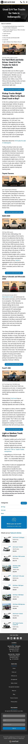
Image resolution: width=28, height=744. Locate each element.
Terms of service (14, 698)
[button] (21, 2)
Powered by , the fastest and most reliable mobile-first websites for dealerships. (14, 737)
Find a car (14, 672)
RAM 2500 (5, 35)
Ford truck (14, 398)
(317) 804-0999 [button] (15, 659)
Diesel (17, 260)
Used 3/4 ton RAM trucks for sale (13, 272)
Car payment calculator (14, 687)
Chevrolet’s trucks (7, 297)
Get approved (14, 679)
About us (14, 690)
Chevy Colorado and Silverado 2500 (11, 37)
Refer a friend (14, 683)
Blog (14, 694)
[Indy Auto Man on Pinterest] (17, 638)
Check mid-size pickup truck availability (13, 89)
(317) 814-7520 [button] (15, 651)
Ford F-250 (5, 39)
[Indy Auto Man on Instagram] (14, 638)
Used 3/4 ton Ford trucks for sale (13, 429)
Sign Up (14, 728)
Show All (24, 503)
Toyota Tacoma (6, 33)
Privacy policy (14, 701)
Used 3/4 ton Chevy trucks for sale (13, 364)
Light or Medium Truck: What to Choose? (12, 42)
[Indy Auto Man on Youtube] (10, 638)
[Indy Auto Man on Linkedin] (20, 638)
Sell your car (14, 675)
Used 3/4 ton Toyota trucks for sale (13, 212)
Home (14, 668)
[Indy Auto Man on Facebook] (7, 638)
